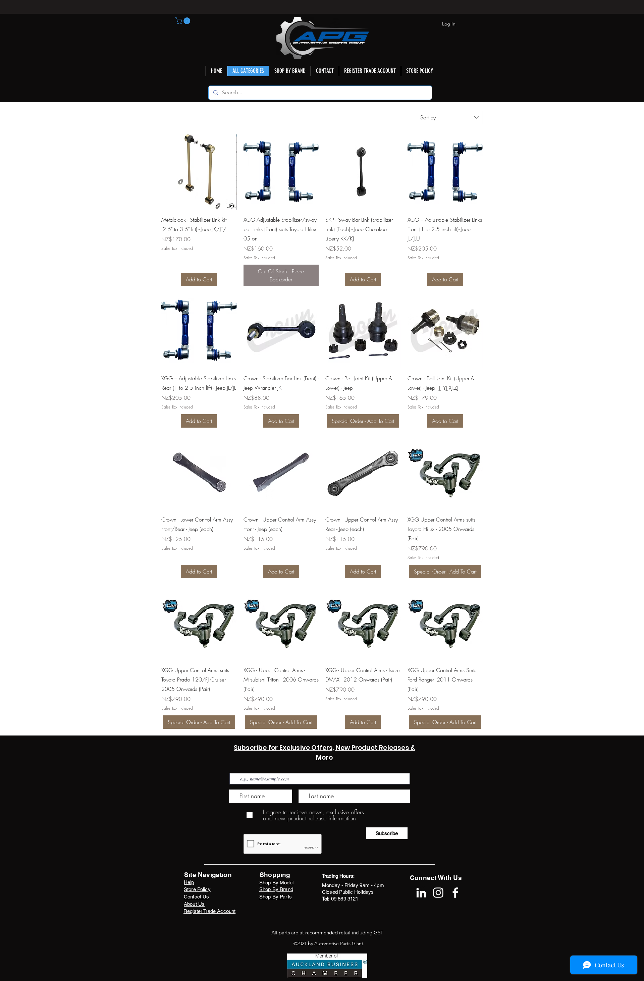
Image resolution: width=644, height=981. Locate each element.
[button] (183, 20)
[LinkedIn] (421, 893)
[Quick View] (199, 172)
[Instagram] (438, 893)
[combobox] (449, 117)
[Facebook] (455, 893)
